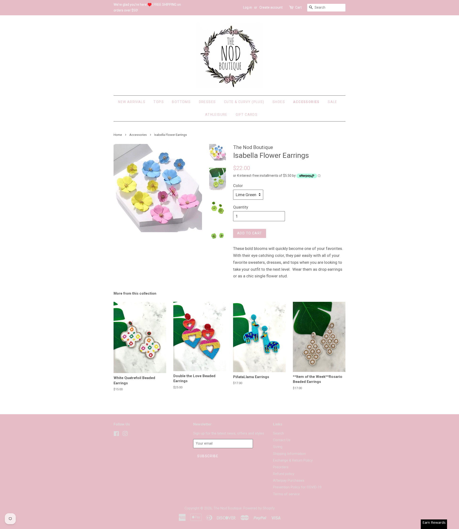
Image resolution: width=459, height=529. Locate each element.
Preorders (281, 467)
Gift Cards (246, 114)
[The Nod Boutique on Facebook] (116, 435)
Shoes (279, 102)
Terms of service (286, 494)
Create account (271, 7)
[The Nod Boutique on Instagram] (125, 435)
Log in (247, 7)
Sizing (277, 447)
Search (278, 433)
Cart (298, 7)
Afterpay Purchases (288, 481)
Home (118, 135)
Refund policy (283, 474)
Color (238, 185)
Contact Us (281, 440)
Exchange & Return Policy (293, 460)
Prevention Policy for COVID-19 (297, 487)
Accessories (306, 102)
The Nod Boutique (227, 508)
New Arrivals (131, 102)
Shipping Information (289, 454)
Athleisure (216, 114)
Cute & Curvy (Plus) (244, 102)
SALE (332, 102)
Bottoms (181, 102)
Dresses (207, 102)
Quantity (240, 207)
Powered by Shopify (259, 508)
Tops (158, 102)
